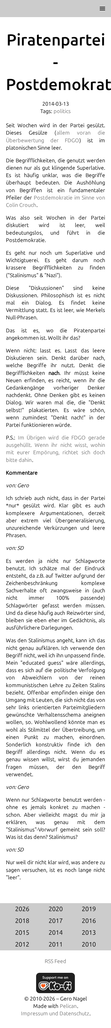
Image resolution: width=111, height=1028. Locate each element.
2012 (22, 944)
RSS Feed (55, 961)
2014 (56, 933)
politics (62, 111)
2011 (56, 944)
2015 (22, 933)
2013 (89, 933)
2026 (22, 909)
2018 (22, 921)
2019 (89, 909)
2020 (56, 909)
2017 (56, 921)
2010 (89, 944)
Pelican (68, 1006)
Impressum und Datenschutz (55, 1013)
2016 (89, 921)
